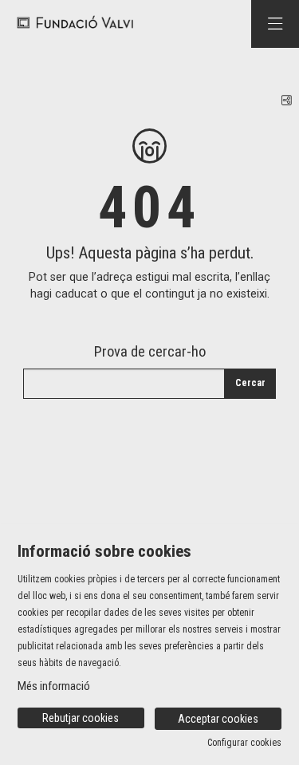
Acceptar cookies (218, 718)
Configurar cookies (244, 742)
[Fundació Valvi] (70, 23)
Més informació (54, 686)
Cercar (250, 382)
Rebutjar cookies (80, 718)
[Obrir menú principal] (275, 24)
